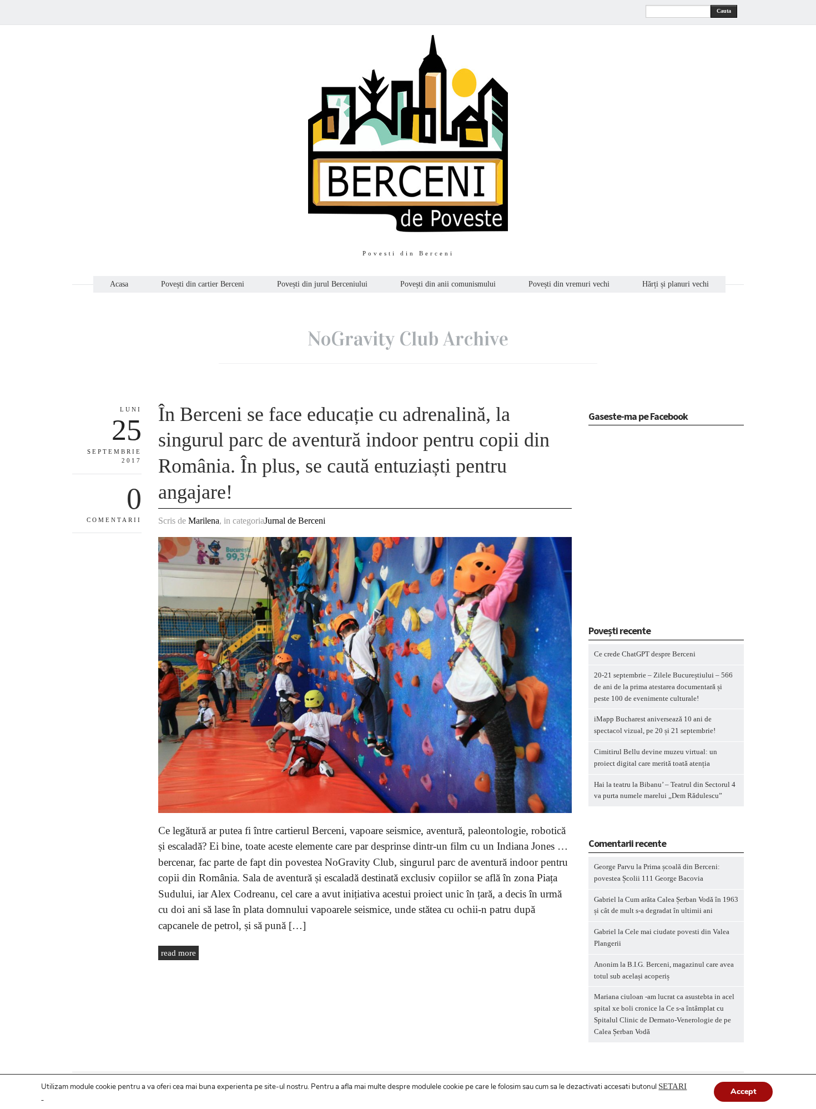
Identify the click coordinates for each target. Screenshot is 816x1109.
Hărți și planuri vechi (675, 284)
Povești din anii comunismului (448, 284)
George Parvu (614, 866)
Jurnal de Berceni (294, 520)
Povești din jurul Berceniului (322, 284)
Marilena (203, 520)
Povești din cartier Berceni (202, 284)
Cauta (724, 11)
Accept (743, 1091)
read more (178, 953)
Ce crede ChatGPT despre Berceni (645, 654)
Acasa (119, 284)
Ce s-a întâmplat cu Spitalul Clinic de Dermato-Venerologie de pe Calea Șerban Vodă (662, 1020)
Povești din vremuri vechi (569, 284)
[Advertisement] (657, 528)
